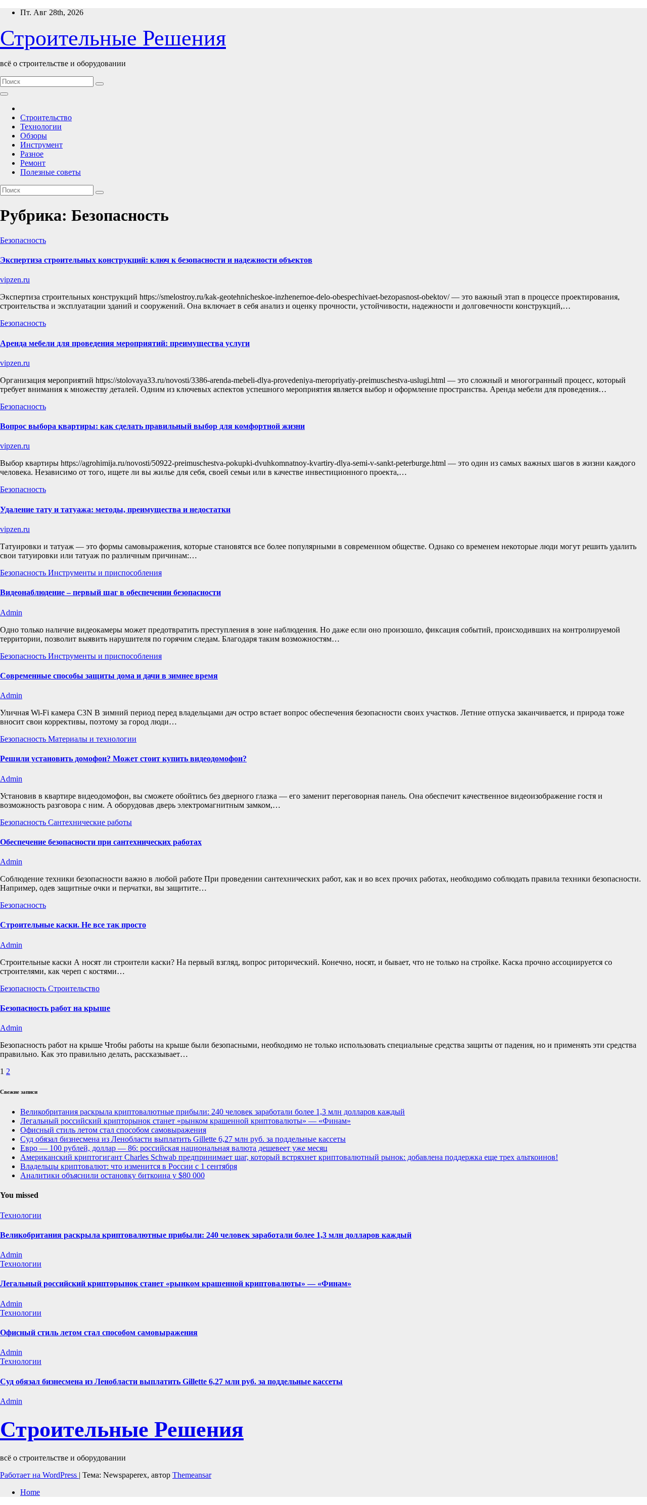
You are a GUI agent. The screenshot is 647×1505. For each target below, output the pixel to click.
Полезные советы (50, 172)
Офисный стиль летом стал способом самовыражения (113, 1130)
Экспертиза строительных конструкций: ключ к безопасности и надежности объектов (156, 260)
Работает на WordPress (39, 1475)
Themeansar (191, 1475)
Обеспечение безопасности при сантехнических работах (101, 842)
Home (30, 1492)
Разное (31, 154)
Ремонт (32, 163)
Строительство (46, 117)
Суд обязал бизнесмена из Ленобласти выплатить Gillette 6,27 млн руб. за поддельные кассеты (183, 1139)
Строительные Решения (113, 38)
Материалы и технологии (92, 739)
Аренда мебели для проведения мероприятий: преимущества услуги (125, 343)
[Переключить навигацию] (4, 93)
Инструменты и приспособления (105, 572)
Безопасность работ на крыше (55, 1008)
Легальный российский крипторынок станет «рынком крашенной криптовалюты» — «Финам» (185, 1120)
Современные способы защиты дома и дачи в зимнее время (109, 675)
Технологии (41, 126)
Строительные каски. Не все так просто (73, 924)
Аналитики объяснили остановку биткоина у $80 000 (112, 1175)
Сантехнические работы (90, 822)
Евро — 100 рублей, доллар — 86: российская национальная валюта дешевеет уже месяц (174, 1148)
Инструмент (41, 144)
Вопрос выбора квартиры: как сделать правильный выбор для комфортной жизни (152, 426)
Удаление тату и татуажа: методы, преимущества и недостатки (115, 509)
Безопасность (23, 240)
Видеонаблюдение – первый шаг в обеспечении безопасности (110, 592)
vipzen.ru (15, 279)
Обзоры (33, 135)
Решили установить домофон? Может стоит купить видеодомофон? (123, 758)
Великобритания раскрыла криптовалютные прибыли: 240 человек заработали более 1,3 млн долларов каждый (212, 1111)
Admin (11, 612)
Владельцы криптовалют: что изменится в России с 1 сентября (128, 1166)
